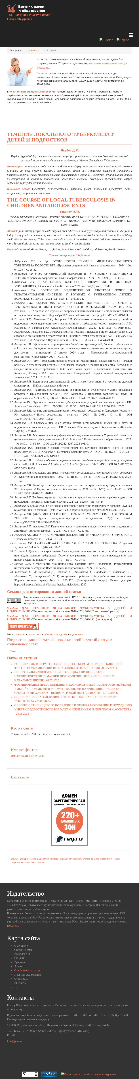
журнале (64, 859)
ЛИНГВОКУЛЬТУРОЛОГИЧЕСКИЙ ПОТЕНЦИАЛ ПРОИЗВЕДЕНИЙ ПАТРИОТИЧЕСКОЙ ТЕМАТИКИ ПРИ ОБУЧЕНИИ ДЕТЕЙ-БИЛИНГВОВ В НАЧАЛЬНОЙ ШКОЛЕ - (64, 676)
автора (24, 858)
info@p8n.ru (25, 18)
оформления (106, 859)
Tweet (13, 651)
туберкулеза (50, 634)
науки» (40, 862)
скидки (116, 859)
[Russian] (108, 40)
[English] (124, 40)
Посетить (13, 925)
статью (86, 859)
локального (34, 634)
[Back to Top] (129, 1062)
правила (95, 859)
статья (14, 858)
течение (20, 634)
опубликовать (75, 859)
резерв (33, 859)
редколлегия (43, 859)
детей (63, 634)
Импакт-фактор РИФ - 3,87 (27, 755)
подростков (76, 634)
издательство (18, 862)
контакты (54, 859)
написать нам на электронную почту (92, 1005)
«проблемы (31, 862)
